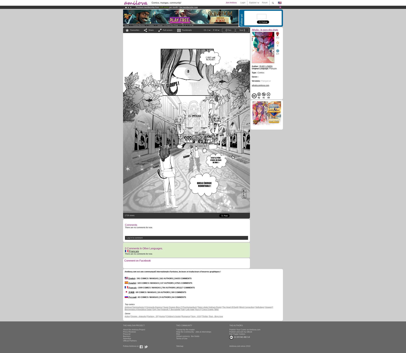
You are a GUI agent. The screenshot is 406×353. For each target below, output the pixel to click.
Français (133, 251)
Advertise (127, 338)
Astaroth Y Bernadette (170, 309)
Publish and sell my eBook (240, 332)
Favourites (134, 30)
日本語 (131, 292)
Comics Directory (139, 25)
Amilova (128, 307)
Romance (186, 316)
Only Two (156, 309)
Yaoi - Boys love (216, 316)
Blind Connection (246, 307)
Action (127, 316)
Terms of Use (181, 338)
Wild (217, 309)
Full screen (167, 30)
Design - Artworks (138, 316)
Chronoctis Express (153, 307)
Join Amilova (231, 3)
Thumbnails (187, 30)
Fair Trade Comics (237, 334)
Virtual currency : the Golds (187, 336)
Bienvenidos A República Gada (138, 309)
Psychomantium (189, 307)
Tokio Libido (203, 307)
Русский (132, 297)
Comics (151, 25)
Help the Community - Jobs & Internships (193, 332)
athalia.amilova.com (260, 85)
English (131, 278)
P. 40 (191, 25)
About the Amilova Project (134, 330)
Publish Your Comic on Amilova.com (244, 330)
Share (151, 30)
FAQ (178, 334)
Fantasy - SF (152, 316)
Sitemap (179, 346)
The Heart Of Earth (230, 307)
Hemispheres (138, 307)
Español (132, 283)
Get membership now (188, 7)
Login (242, 3)
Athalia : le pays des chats (167, 25)
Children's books (173, 316)
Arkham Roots (215, 307)
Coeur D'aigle (208, 309)
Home (127, 25)
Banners (126, 336)
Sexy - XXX (196, 316)
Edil (183, 309)
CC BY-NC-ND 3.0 (241, 337)
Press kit (126, 334)
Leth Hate (190, 309)
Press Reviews (129, 332)
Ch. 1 (184, 25)
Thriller (205, 316)
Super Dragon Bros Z (172, 307)
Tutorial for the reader (185, 330)
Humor (162, 316)
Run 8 (198, 309)
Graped (268, 307)
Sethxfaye (259, 307)
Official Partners (130, 341)
